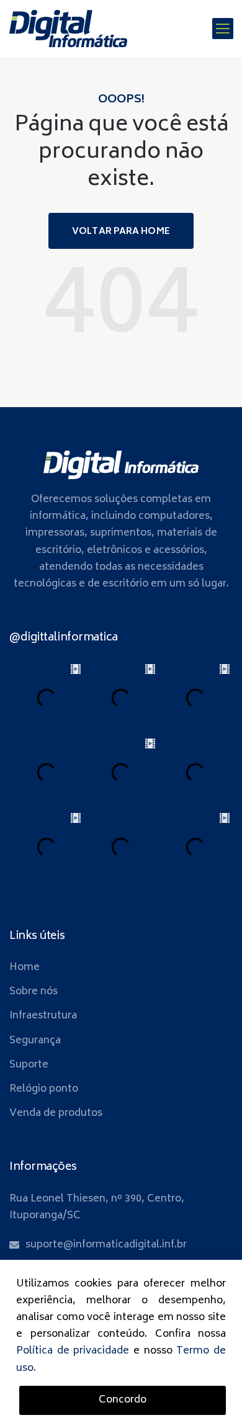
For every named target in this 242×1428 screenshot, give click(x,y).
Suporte (28, 1065)
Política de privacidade (72, 1351)
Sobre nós (33, 991)
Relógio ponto (43, 1089)
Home (24, 967)
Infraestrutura (43, 1016)
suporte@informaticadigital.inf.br (106, 1245)
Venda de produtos (55, 1113)
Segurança (35, 1040)
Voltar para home (121, 232)
